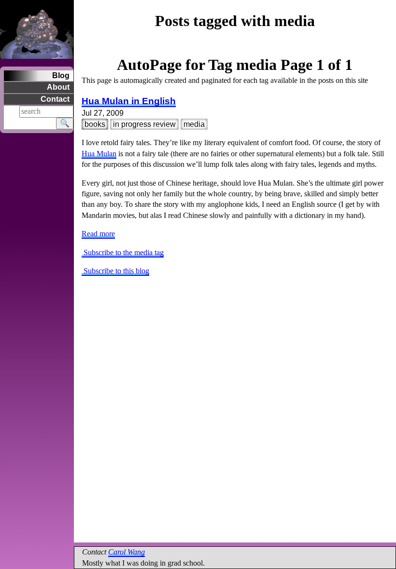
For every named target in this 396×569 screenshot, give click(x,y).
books (95, 124)
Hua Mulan (99, 153)
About (58, 87)
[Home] (36, 28)
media (194, 124)
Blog (61, 75)
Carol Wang (126, 552)
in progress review (144, 124)
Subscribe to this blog (115, 271)
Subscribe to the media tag (123, 252)
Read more (98, 234)
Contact (55, 99)
